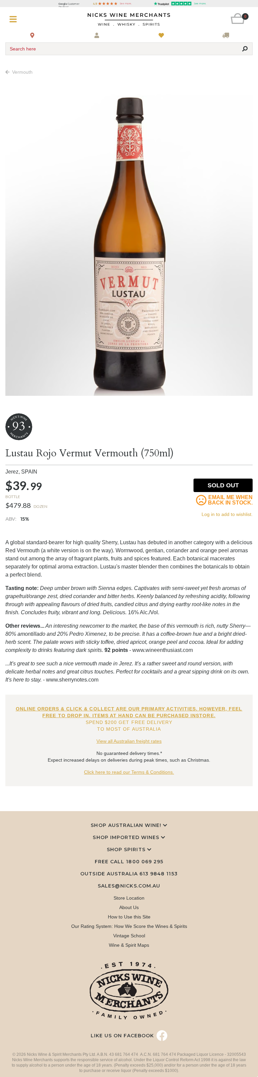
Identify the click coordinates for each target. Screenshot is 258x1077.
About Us (129, 907)
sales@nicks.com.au (129, 886)
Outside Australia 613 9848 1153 (128, 874)
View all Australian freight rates (129, 741)
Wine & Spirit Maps (129, 945)
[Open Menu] (26, 19)
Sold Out (223, 485)
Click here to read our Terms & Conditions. (129, 772)
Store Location (129, 898)
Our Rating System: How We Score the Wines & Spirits (129, 926)
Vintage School (129, 935)
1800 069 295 (144, 862)
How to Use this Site (129, 916)
